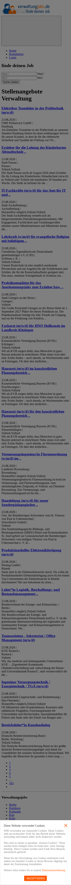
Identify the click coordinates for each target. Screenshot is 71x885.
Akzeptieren (36, 878)
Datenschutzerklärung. (54, 870)
